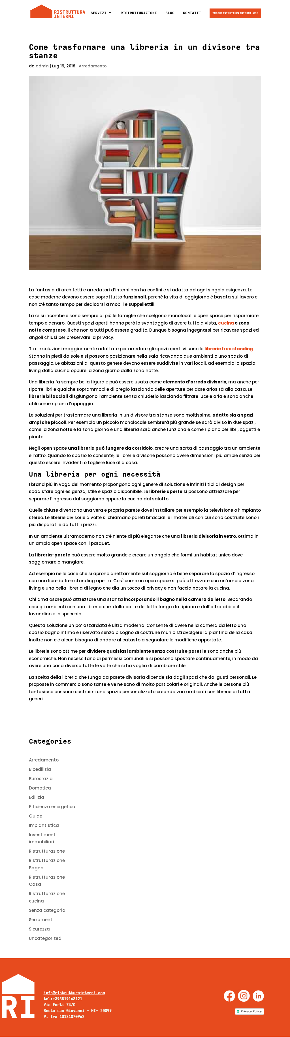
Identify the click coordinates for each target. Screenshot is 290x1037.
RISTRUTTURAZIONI (139, 12)
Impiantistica (44, 825)
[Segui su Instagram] (243, 995)
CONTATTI (192, 12)
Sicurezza (39, 929)
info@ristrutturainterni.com (235, 13)
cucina (226, 323)
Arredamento (93, 66)
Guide (35, 816)
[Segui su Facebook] (229, 996)
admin (42, 66)
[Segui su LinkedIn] (258, 996)
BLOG (169, 12)
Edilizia (36, 797)
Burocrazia (41, 779)
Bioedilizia (40, 769)
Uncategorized (45, 938)
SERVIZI (98, 12)
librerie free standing (228, 349)
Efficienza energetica (52, 807)
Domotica (40, 788)
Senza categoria (47, 910)
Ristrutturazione (47, 851)
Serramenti (41, 920)
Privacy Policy (251, 1011)
